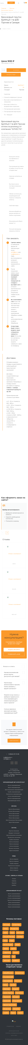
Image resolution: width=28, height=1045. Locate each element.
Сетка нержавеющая (14, 796)
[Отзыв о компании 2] (14, 579)
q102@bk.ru (14, 252)
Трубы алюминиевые (14, 896)
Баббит (14, 885)
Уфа (13, 956)
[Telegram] (11, 762)
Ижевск (6, 928)
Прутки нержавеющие (14, 798)
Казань (5, 932)
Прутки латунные (14, 830)
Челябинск (16, 960)
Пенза (5, 940)
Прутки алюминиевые (14, 900)
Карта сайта (14, 1035)
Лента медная (14, 870)
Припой (14, 883)
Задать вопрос (14, 649)
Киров (12, 932)
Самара (17, 944)
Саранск (6, 948)
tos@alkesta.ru (15, 254)
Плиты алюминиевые (14, 904)
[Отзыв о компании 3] (14, 553)
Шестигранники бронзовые (14, 820)
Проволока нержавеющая (14, 794)
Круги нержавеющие (14, 787)
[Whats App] (16, 762)
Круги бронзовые (14, 822)
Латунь (14, 827)
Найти (11, 2)
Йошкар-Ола (14, 928)
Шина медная (14, 868)
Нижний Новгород (9, 936)
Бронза (14, 806)
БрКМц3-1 (21, 85)
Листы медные (14, 859)
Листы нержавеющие (14, 785)
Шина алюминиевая (14, 902)
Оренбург (20, 936)
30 (23, 87)
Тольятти (15, 952)
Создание (18, 1026)
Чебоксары (7, 960)
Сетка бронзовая (14, 813)
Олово (14, 878)
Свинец (14, 880)
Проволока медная (14, 865)
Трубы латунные (14, 839)
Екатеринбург (16, 924)
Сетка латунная (14, 846)
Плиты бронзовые (14, 818)
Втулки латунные (14, 848)
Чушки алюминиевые (14, 907)
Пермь (12, 940)
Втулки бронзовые (14, 811)
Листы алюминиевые (14, 893)
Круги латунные (14, 850)
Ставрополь (7, 952)
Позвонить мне (14, 654)
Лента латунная (14, 844)
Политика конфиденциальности (14, 1033)
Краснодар (20, 932)
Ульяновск (6, 956)
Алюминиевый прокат (14, 890)
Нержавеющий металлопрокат (14, 782)
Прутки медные (14, 861)
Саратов (13, 948)
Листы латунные (14, 841)
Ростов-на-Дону (8, 944)
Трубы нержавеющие (14, 791)
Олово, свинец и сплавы (14, 875)
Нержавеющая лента (14, 800)
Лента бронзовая (14, 815)
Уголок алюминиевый (14, 898)
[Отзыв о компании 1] (14, 604)
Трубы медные (14, 863)
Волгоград (6, 924)
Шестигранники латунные (14, 835)
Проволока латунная (14, 837)
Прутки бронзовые (14, 809)
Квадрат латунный (14, 833)
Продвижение (10, 1026)
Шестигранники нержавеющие (14, 789)
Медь (14, 856)
